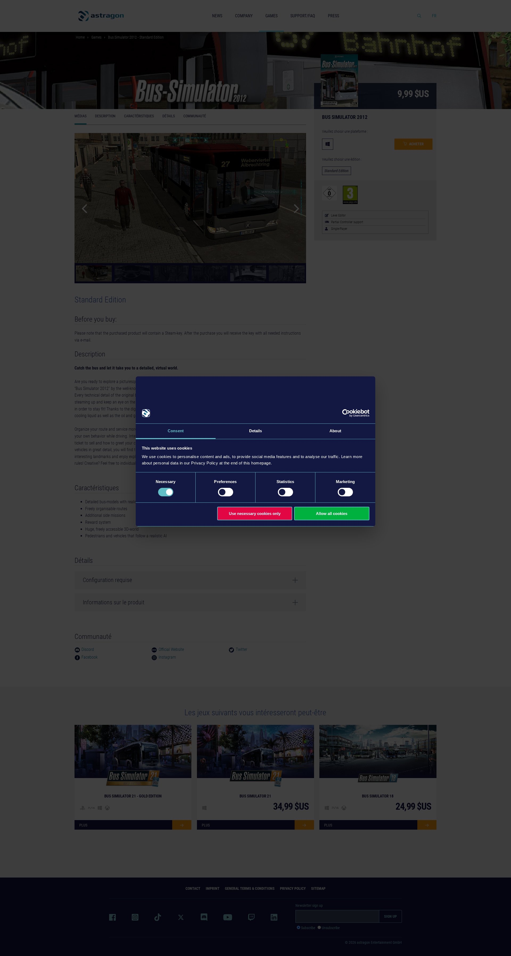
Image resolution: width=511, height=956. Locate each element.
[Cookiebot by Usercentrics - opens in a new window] (346, 413)
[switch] (225, 492)
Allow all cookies (331, 513)
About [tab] (335, 431)
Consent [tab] (176, 431)
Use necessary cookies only (255, 513)
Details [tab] (255, 431)
